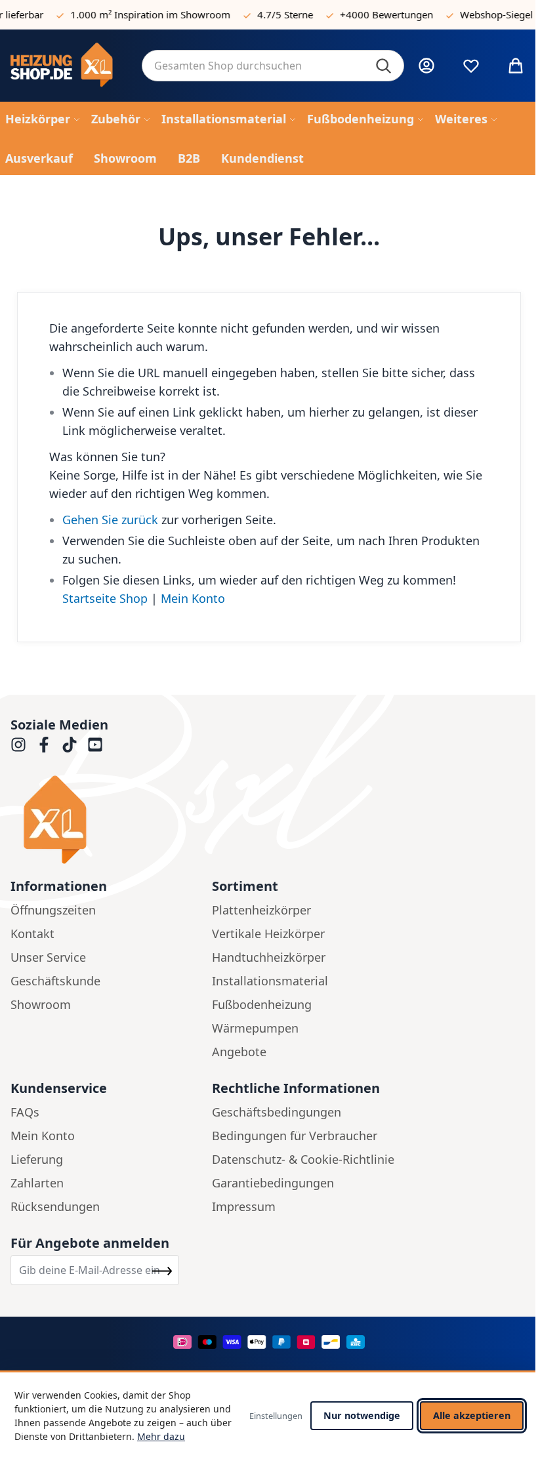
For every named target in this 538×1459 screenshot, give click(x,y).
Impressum (244, 1206)
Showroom (40, 1004)
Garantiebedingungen (273, 1183)
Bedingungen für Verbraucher (294, 1135)
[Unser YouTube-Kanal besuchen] (95, 744)
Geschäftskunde (55, 981)
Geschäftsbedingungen (276, 1112)
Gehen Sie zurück (110, 519)
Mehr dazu (161, 1436)
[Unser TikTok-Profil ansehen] (69, 744)
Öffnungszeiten (53, 910)
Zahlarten (37, 1183)
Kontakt (32, 933)
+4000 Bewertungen (377, 14)
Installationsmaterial (270, 981)
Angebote (239, 1051)
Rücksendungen (55, 1206)
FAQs (24, 1112)
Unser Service (48, 957)
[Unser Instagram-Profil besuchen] (18, 744)
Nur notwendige (361, 1415)
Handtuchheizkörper (268, 957)
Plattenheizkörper (261, 910)
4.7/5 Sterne (276, 14)
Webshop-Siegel (487, 14)
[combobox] (273, 65)
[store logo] (65, 65)
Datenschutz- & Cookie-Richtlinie (303, 1159)
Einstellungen (275, 1416)
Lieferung (36, 1159)
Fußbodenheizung (262, 1004)
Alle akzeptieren (471, 1415)
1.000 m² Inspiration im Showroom (142, 14)
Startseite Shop (105, 598)
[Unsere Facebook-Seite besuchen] (44, 744)
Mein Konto (193, 598)
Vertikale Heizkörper (268, 933)
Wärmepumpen (255, 1028)
